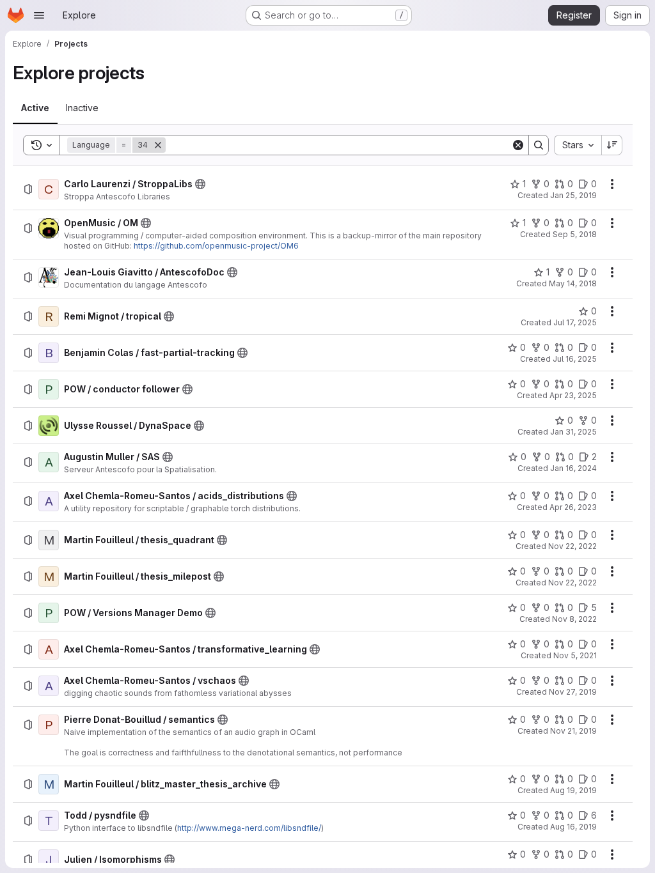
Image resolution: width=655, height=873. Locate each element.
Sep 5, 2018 (575, 234)
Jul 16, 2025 (575, 359)
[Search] (538, 145)
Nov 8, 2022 (574, 619)
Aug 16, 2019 (573, 826)
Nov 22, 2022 (572, 546)
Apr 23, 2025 (573, 395)
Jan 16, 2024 (573, 468)
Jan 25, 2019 (573, 195)
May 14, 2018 (573, 283)
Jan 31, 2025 (573, 431)
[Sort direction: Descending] (612, 145)
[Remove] (158, 145)
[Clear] (518, 145)
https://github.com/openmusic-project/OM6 (216, 246)
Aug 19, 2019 (573, 790)
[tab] (35, 108)
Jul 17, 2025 (575, 322)
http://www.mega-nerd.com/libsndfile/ (249, 828)
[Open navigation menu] (39, 15)
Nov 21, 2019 (573, 731)
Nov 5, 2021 (575, 655)
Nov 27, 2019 (573, 692)
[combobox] (577, 145)
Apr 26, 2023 (573, 507)
